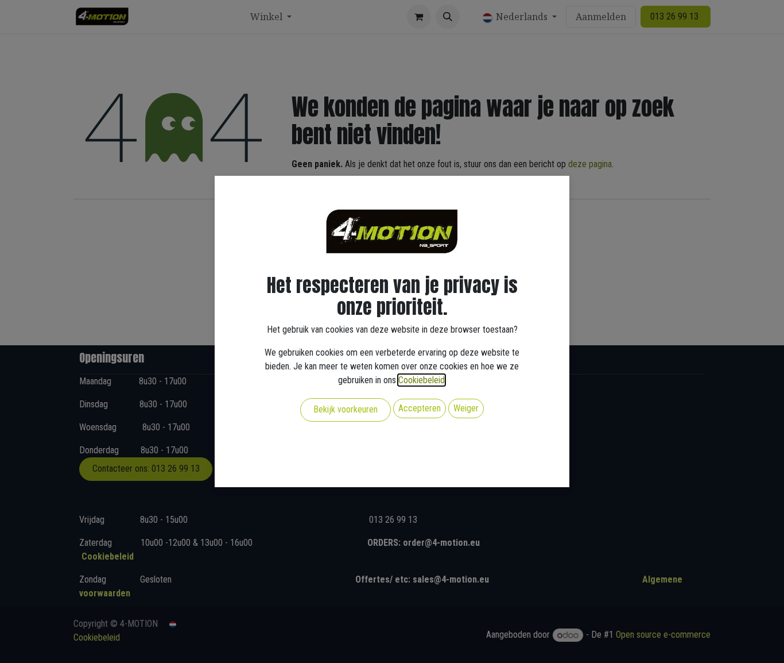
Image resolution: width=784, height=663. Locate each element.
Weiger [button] (466, 408)
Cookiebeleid (421, 380)
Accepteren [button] (419, 408)
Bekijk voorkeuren (345, 409)
